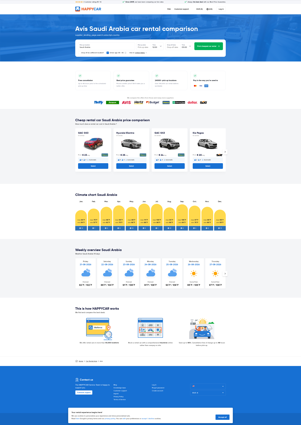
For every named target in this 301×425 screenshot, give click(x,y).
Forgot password (158, 388)
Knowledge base (120, 388)
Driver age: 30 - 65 (117, 53)
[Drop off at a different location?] (79, 53)
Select (93, 166)
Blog (115, 385)
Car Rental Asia (91, 361)
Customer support (181, 9)
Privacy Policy (118, 397)
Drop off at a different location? (92, 53)
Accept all (222, 417)
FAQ (169, 9)
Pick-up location (85, 45)
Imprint (116, 394)
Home (81, 361)
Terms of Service (120, 400)
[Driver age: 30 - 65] (108, 53)
